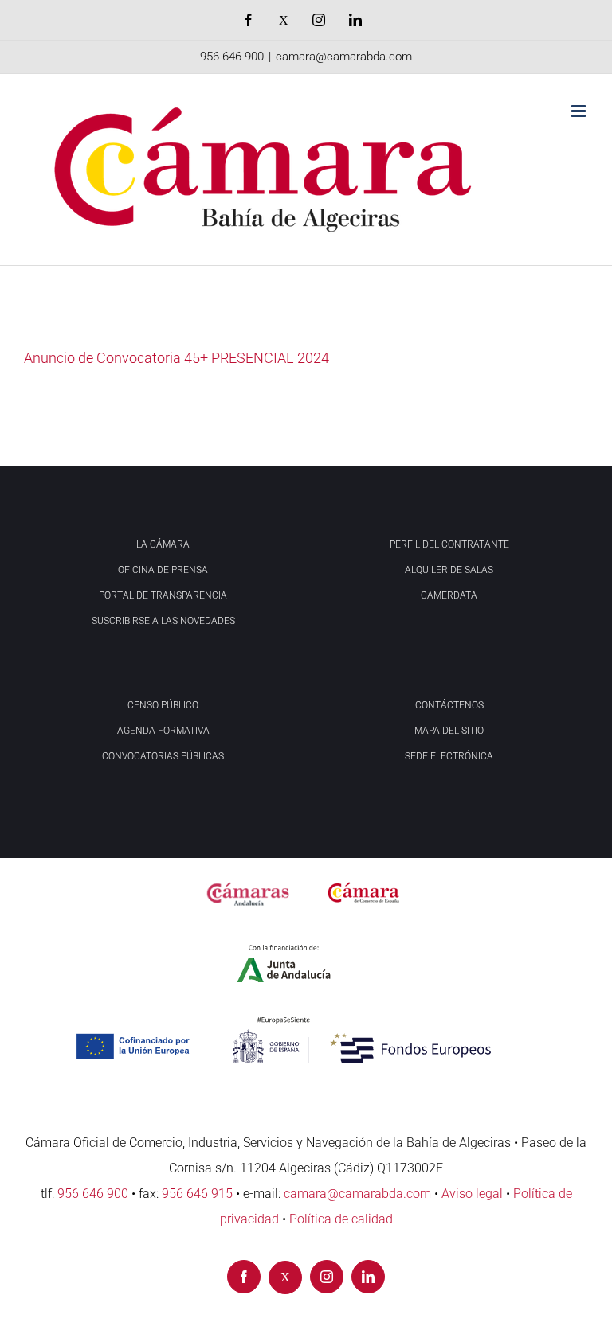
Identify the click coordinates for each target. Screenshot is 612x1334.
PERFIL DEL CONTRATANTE (449, 544)
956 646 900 (232, 56)
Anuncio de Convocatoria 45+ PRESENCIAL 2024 (176, 357)
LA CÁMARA (163, 544)
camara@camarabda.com (344, 56)
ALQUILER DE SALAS (449, 569)
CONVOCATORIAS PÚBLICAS (163, 756)
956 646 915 (197, 1193)
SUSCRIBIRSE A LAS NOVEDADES (163, 620)
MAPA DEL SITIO (449, 730)
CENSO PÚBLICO (163, 705)
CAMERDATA (449, 595)
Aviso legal (472, 1193)
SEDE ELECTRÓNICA (449, 756)
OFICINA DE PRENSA (163, 569)
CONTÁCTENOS (449, 705)
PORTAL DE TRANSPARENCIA (163, 595)
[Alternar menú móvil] (579, 111)
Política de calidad (341, 1219)
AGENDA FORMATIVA (163, 730)
